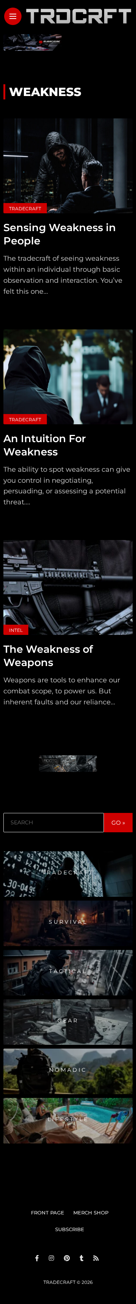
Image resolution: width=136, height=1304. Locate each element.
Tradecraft (25, 208)
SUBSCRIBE (69, 1229)
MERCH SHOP (90, 1213)
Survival (68, 921)
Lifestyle (68, 1119)
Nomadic (68, 1069)
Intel (16, 630)
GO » (118, 822)
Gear (68, 1020)
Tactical (68, 971)
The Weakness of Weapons (48, 656)
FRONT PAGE (47, 1213)
